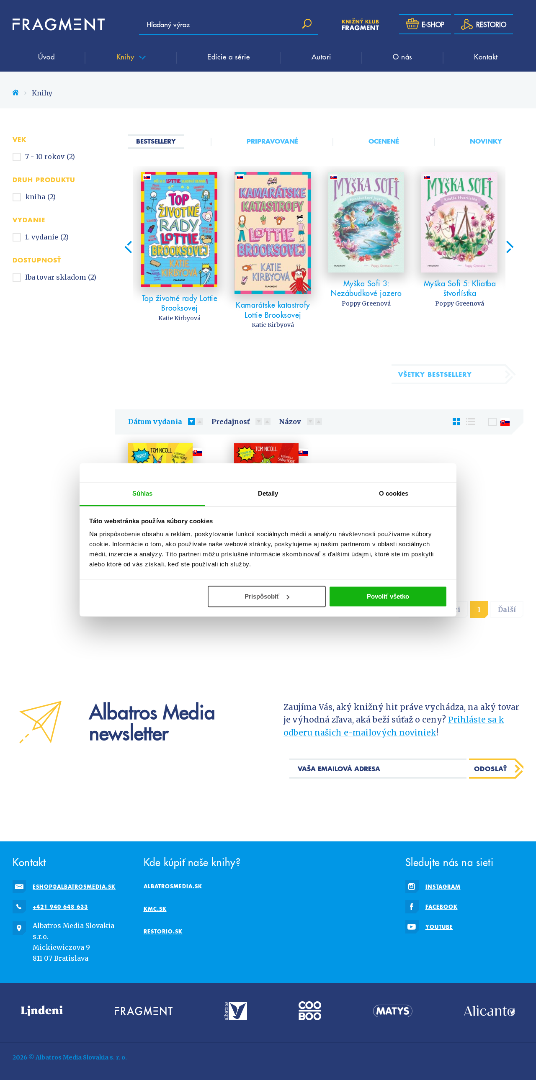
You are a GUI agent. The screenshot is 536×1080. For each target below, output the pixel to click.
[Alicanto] (489, 1011)
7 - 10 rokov (50, 156)
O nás (402, 56)
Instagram (443, 886)
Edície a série (228, 56)
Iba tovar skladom (60, 277)
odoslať (490, 768)
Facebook (441, 906)
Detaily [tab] (268, 493)
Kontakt (486, 56)
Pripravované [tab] (272, 141)
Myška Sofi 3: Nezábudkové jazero (366, 288)
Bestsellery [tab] (156, 141)
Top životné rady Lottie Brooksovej (180, 303)
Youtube (439, 927)
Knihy (126, 56)
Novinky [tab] (486, 141)
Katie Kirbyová (179, 318)
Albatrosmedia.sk (173, 886)
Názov (290, 421)
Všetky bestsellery (435, 374)
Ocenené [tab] (383, 141)
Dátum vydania (155, 421)
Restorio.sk (163, 931)
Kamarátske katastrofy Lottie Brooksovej (273, 309)
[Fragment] (143, 1011)
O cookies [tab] (394, 493)
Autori (321, 56)
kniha (40, 197)
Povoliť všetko (388, 596)
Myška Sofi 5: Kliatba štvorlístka (460, 288)
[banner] (59, 24)
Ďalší (507, 609)
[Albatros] (235, 1011)
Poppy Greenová (366, 303)
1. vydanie (47, 237)
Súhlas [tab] (142, 493)
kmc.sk (155, 909)
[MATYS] (393, 1011)
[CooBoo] (310, 1011)
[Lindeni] (42, 1011)
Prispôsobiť (262, 596)
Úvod (46, 56)
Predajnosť (230, 421)
